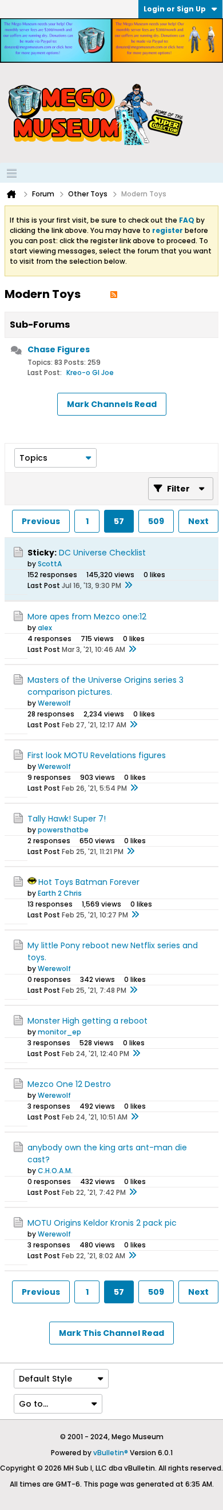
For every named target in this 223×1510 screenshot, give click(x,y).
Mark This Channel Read (111, 1333)
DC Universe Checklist (102, 552)
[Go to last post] (128, 586)
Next (198, 521)
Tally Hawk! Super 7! (66, 818)
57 (119, 521)
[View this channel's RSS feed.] (113, 294)
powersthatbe (63, 830)
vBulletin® (110, 1452)
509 (156, 521)
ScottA (50, 564)
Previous (41, 521)
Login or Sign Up (175, 9)
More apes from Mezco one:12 (86, 616)
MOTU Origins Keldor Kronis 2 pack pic (102, 1223)
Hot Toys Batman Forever (89, 882)
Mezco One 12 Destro (69, 1084)
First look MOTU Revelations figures (96, 755)
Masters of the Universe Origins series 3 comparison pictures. (105, 686)
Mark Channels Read (112, 404)
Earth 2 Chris (60, 893)
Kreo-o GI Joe (90, 372)
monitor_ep (59, 1032)
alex (45, 628)
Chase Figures (58, 349)
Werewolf (54, 703)
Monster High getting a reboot (87, 1020)
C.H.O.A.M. (55, 1170)
